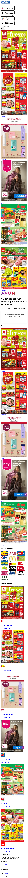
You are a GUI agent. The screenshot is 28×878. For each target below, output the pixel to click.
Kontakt (9, 5)
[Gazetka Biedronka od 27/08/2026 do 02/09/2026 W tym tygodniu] (12, 663)
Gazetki (2, 5)
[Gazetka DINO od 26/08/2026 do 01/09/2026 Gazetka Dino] (12, 796)
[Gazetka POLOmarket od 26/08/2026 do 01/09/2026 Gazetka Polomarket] (12, 841)
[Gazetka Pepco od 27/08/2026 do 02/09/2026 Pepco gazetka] (12, 752)
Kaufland (3, 72)
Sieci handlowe (7, 866)
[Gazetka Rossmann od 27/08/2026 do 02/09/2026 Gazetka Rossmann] (12, 707)
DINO (2, 246)
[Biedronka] (14, 114)
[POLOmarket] (14, 288)
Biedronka (16, 15)
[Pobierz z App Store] (8, 14)
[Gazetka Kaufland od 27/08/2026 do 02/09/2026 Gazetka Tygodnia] (12, 618)
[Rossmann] (14, 158)
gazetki (17, 319)
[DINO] (14, 245)
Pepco (2, 203)
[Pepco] (14, 201)
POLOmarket (4, 290)
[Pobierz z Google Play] (8, 9)
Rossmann (3, 159)
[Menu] (4, 29)
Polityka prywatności (9, 872)
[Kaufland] (14, 71)
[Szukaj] (2, 28)
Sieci (6, 5)
